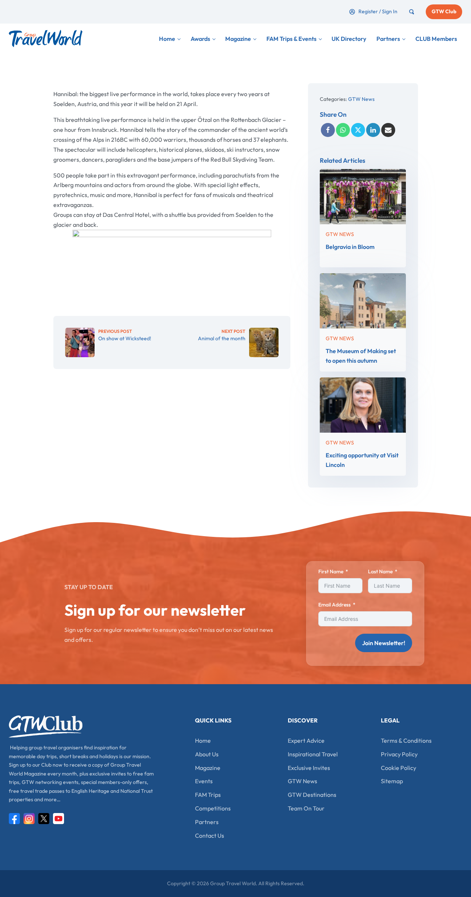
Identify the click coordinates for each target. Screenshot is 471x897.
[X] (358, 130)
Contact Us (209, 835)
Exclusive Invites (309, 767)
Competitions (213, 808)
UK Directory (349, 38)
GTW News (361, 99)
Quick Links (213, 720)
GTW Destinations (312, 794)
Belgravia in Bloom (350, 246)
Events (204, 781)
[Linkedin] (373, 130)
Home (167, 38)
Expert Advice (306, 740)
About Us (207, 754)
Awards (200, 38)
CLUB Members (436, 38)
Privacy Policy (399, 754)
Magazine (238, 38)
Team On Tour (306, 808)
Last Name (380, 571)
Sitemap (392, 781)
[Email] (388, 130)
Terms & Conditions (406, 740)
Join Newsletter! (383, 643)
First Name (330, 571)
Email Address (334, 604)
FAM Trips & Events (291, 38)
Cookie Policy (398, 767)
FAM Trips (208, 794)
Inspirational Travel (313, 754)
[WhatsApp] (343, 130)
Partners (388, 38)
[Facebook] (328, 130)
